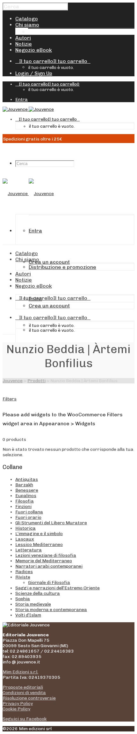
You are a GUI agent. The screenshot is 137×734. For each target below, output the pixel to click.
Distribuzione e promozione (62, 32)
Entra (21, 99)
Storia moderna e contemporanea (51, 609)
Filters (10, 399)
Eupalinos (25, 495)
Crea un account (49, 262)
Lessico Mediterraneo (39, 544)
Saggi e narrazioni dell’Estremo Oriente (57, 588)
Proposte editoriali (23, 687)
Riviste (22, 577)
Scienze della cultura (37, 593)
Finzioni (23, 506)
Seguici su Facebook (25, 719)
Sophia (22, 599)
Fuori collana (29, 512)
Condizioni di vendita (24, 692)
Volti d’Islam (28, 615)
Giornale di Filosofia (49, 582)
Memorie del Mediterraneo (43, 561)
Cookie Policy (16, 709)
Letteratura (28, 550)
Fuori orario (28, 517)
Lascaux (24, 539)
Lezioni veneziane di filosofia (45, 555)
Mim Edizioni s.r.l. (20, 672)
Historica (25, 528)
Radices (24, 571)
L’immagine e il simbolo (39, 533)
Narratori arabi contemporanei (49, 566)
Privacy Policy (18, 703)
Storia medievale (33, 604)
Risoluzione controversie (29, 698)
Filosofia (24, 501)
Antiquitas (26, 479)
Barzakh (24, 485)
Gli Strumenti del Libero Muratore (51, 523)
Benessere (26, 490)
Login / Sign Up (33, 73)
